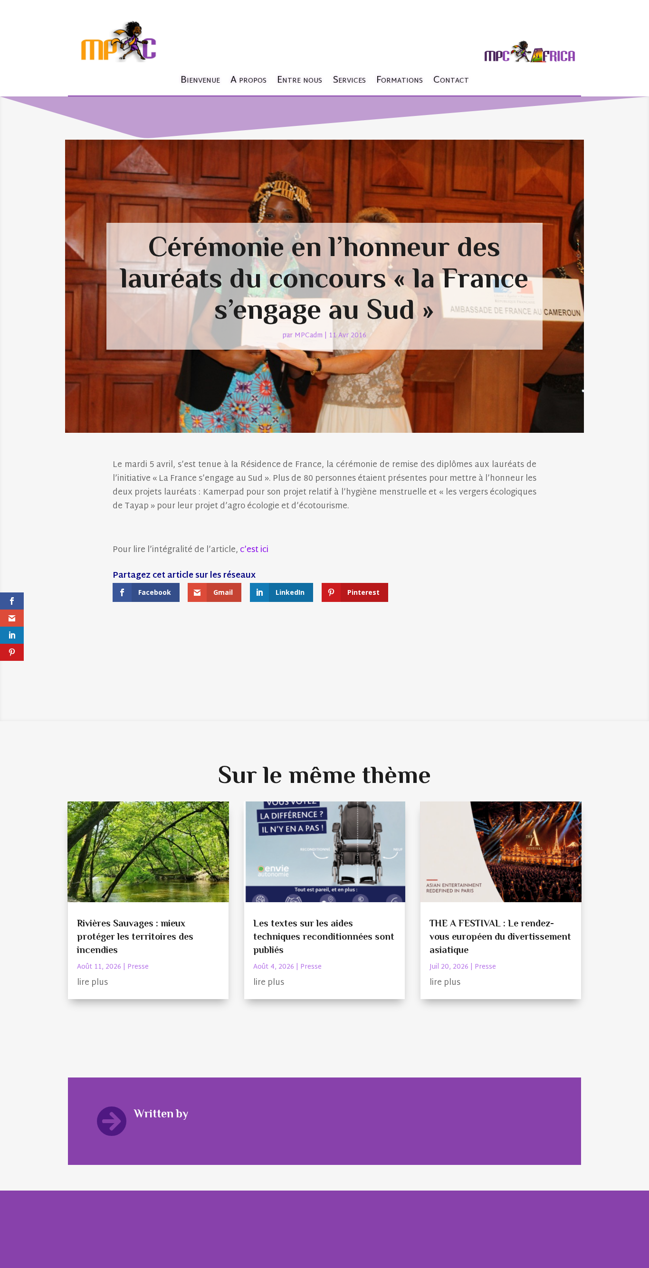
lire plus (92, 982)
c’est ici (255, 550)
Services (349, 80)
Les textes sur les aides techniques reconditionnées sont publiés (323, 936)
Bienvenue (200, 80)
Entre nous (299, 80)
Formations (399, 80)
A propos (248, 80)
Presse (138, 967)
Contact (451, 80)
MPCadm (309, 336)
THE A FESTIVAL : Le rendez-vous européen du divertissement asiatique (500, 936)
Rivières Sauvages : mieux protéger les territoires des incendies (135, 936)
